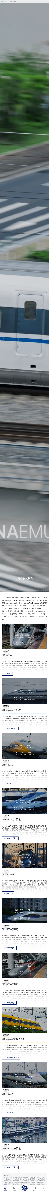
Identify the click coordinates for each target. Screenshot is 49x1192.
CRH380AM (8, 893)
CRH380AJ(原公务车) (13, 1039)
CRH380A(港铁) (10, 984)
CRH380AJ (7, 783)
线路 (14, 1190)
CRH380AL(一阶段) (11, 710)
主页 (3, 1)
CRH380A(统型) (10, 929)
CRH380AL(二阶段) (11, 819)
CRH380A (7, 674)
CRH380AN (7, 1112)
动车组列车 (7, 1)
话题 (44, 1190)
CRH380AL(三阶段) (11, 1148)
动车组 (5, 1190)
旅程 (34, 1190)
